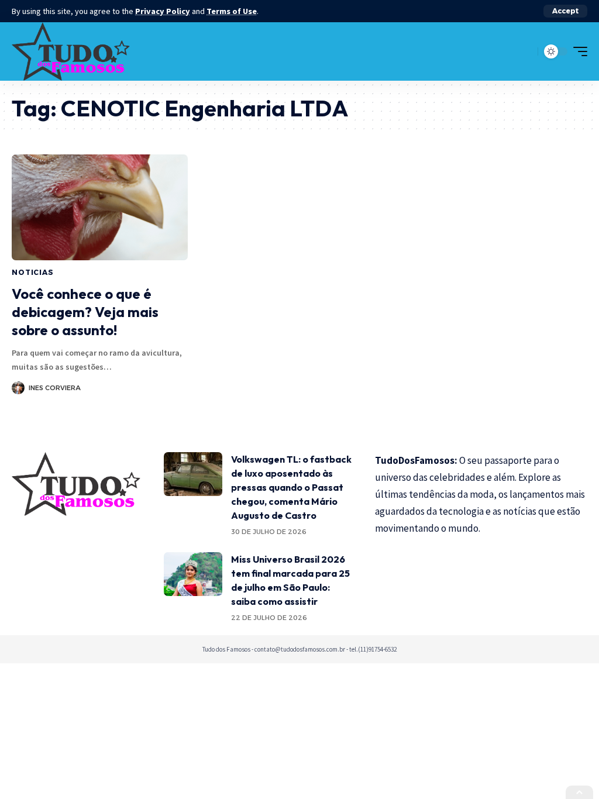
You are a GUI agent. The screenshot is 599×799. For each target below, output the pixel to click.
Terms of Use (231, 11)
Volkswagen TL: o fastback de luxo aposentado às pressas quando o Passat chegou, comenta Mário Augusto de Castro (291, 487)
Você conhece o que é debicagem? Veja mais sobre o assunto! (85, 312)
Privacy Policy (162, 11)
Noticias (33, 272)
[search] (526, 51)
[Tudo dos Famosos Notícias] (71, 51)
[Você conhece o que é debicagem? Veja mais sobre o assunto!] (100, 207)
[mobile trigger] (577, 51)
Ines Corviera (55, 388)
